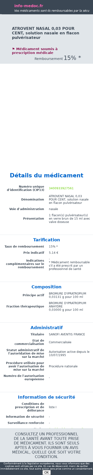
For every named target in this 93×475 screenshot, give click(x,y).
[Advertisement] (46, 110)
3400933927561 (61, 188)
